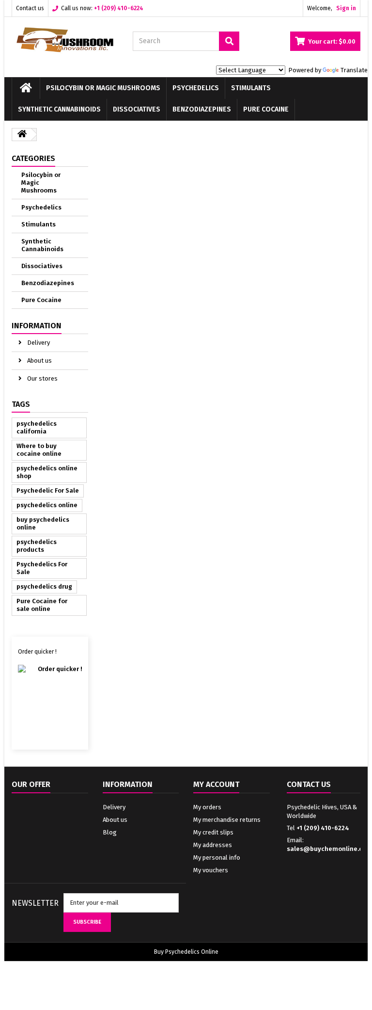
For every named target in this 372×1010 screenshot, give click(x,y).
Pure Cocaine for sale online (41, 604)
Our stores (42, 378)
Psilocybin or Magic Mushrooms (103, 88)
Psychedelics (195, 88)
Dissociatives (136, 109)
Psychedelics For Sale (41, 568)
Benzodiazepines (201, 109)
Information (37, 325)
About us (39, 360)
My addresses (212, 845)
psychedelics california (36, 427)
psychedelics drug (44, 586)
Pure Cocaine (266, 109)
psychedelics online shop (47, 472)
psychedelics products (36, 545)
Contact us (30, 8)
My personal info (216, 857)
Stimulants (251, 88)
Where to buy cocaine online (39, 449)
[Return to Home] (22, 134)
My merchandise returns (227, 819)
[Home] (26, 88)
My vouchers (210, 870)
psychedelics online (47, 505)
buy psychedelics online (42, 523)
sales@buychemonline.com (329, 848)
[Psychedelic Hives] (65, 40)
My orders (207, 807)
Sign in (346, 8)
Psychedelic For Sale (47, 490)
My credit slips (213, 832)
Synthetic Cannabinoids (59, 109)
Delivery (38, 342)
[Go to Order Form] (50, 698)
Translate (354, 70)
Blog (110, 832)
